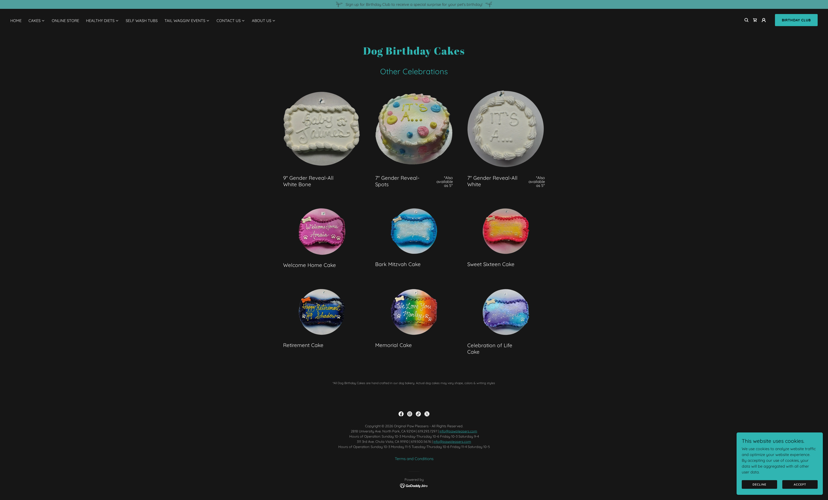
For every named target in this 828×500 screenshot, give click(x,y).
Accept (800, 484)
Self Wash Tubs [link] (142, 20)
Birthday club (796, 20)
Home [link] (16, 20)
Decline (759, 484)
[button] (36, 20)
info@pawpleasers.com (458, 431)
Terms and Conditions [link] (414, 458)
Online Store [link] (65, 20)
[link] (755, 20)
